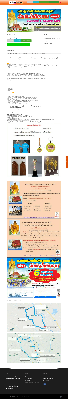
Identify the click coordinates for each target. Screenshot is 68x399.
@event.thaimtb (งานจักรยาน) (13, 385)
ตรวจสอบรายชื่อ (36, 2)
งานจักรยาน (11, 8)
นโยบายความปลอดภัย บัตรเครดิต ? (30, 384)
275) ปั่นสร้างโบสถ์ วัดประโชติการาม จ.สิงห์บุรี (20, 8)
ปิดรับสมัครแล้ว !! (30, 2)
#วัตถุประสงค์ (9, 63)
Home (8, 8)
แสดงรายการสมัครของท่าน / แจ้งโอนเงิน (50, 377)
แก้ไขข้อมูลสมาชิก (46, 380)
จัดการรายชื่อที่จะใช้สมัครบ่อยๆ (48, 378)
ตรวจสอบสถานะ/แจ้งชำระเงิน (44, 2)
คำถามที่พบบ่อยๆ (27, 380)
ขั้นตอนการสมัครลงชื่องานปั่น (29, 377)
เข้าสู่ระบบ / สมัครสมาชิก (54, 2)
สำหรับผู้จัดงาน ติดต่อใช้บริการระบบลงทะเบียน (32, 382)
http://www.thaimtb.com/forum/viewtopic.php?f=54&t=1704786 (33, 53)
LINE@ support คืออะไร (28, 378)
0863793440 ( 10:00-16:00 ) (12, 383)
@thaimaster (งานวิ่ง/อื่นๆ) (13, 386)
